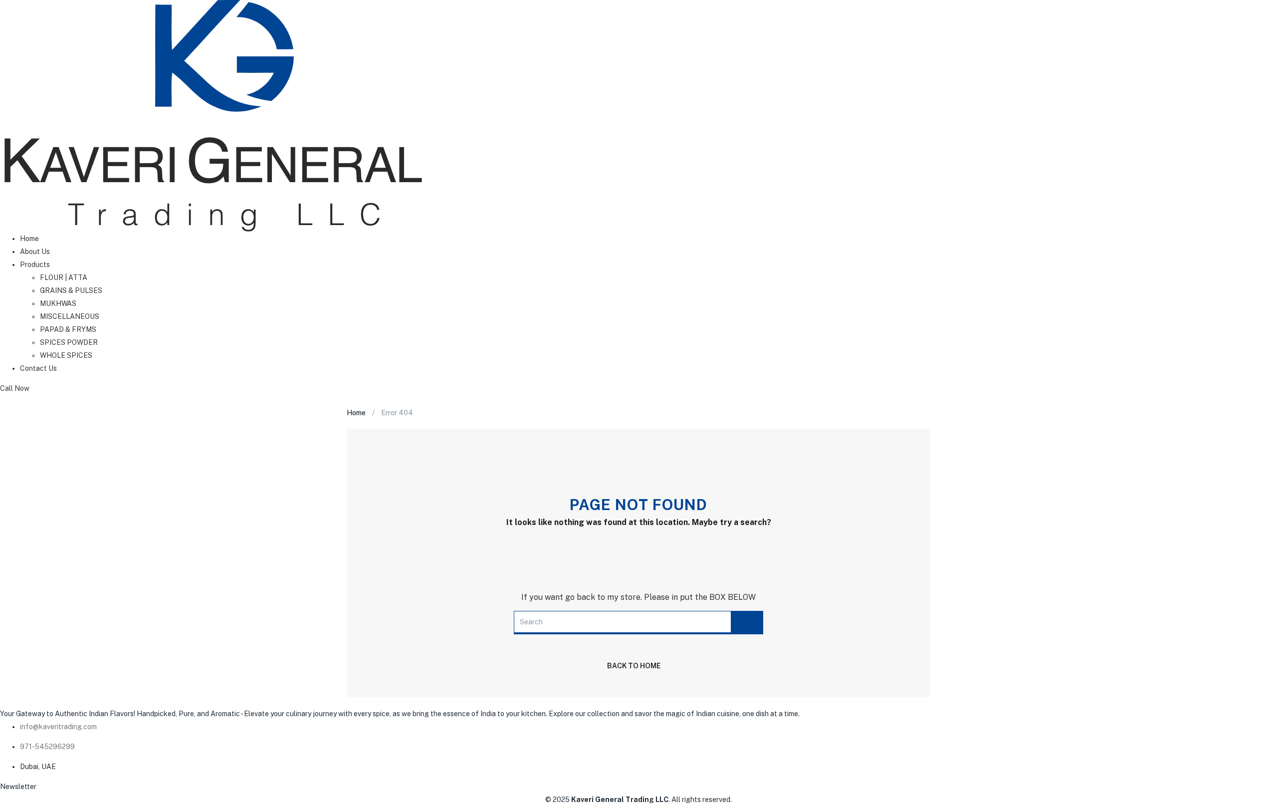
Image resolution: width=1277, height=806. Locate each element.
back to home (633, 666)
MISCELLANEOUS (69, 316)
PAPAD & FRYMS (68, 329)
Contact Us (38, 368)
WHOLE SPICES (66, 355)
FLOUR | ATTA (63, 277)
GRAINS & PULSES (71, 290)
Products (35, 265)
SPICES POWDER (69, 342)
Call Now (14, 388)
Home (29, 239)
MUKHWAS (58, 303)
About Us (35, 252)
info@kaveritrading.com (58, 727)
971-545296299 (47, 747)
